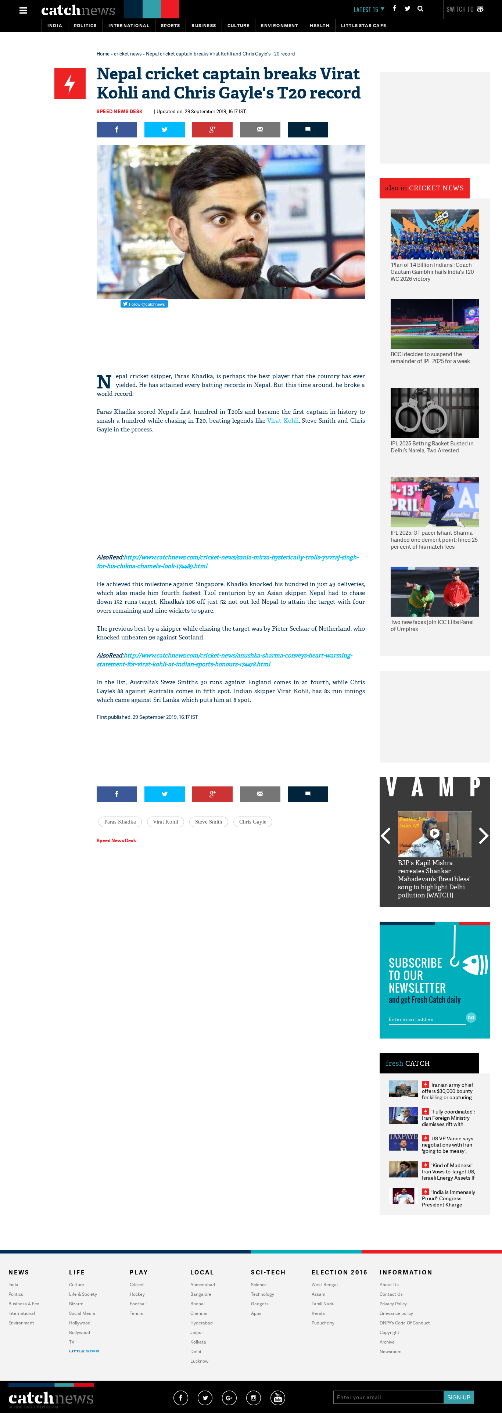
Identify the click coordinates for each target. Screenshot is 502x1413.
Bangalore (200, 1294)
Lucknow (199, 1361)
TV (71, 1342)
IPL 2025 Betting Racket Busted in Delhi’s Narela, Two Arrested (432, 447)
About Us (389, 1284)
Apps (256, 1313)
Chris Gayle (252, 822)
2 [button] (423, 912)
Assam (318, 1294)
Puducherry (323, 1323)
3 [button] (434, 912)
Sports (170, 25)
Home (103, 53)
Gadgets (260, 1304)
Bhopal (197, 1304)
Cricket (137, 1284)
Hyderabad (201, 1323)
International (21, 1313)
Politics (85, 25)
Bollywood (79, 1332)
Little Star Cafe (363, 25)
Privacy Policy (393, 1304)
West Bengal (325, 1284)
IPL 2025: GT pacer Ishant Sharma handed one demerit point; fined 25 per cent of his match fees (434, 540)
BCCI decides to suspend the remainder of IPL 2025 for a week (430, 358)
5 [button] (456, 912)
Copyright (389, 1332)
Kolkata (198, 1342)
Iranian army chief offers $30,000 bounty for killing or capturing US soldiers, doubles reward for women (447, 1097)
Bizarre (76, 1304)
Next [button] (484, 836)
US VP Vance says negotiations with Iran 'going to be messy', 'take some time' (447, 1148)
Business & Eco (23, 1304)
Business (203, 25)
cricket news (127, 53)
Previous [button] (385, 836)
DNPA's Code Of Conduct (405, 1323)
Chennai (198, 1313)
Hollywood (79, 1323)
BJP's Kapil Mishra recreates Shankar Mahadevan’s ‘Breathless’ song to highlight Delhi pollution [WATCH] (434, 879)
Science (259, 1284)
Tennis (136, 1313)
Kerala (318, 1313)
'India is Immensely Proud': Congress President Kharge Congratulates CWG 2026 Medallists (448, 1204)
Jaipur (196, 1332)
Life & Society (83, 1294)
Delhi (195, 1351)
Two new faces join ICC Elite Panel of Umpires (432, 625)
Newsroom (390, 1351)
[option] (434, 855)
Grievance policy (396, 1313)
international (129, 25)
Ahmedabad (202, 1284)
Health (320, 25)
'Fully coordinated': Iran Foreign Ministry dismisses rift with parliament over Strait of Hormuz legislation (448, 1124)
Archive (387, 1342)
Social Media (82, 1313)
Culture (238, 25)
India (54, 25)
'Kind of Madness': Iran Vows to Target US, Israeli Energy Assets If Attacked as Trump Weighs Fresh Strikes (448, 1178)
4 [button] (445, 912)
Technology (262, 1294)
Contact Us (391, 1294)
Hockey (137, 1294)
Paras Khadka (120, 822)
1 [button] (412, 912)
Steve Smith (208, 822)
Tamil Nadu (323, 1304)
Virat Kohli (283, 420)
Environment (279, 25)
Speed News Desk (120, 111)
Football (138, 1304)
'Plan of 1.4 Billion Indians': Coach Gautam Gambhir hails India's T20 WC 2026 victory (432, 272)
